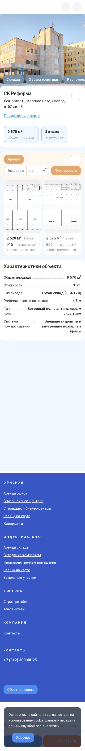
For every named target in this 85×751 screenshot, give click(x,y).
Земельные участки (20, 577)
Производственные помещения (30, 562)
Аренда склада (16, 547)
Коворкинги (13, 523)
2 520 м (14, 238)
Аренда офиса (15, 493)
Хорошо (23, 737)
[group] (23, 206)
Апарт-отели (14, 609)
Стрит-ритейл (15, 602)
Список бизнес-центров (23, 501)
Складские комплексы (22, 555)
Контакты (12, 633)
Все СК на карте (17, 570)
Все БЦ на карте (17, 516)
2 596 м (53, 238)
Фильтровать (66, 170)
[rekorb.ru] (29, 7)
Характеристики (43, 79)
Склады (13, 79)
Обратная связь (20, 690)
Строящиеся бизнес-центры (27, 508)
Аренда (14, 159)
